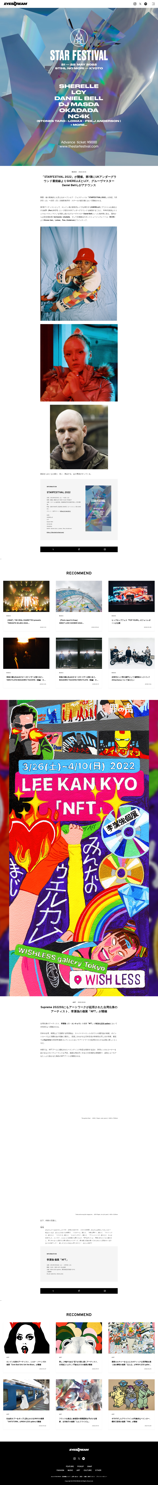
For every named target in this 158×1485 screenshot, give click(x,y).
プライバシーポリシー (101, 1476)
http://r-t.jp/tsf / (65, 511)
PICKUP (80, 1467)
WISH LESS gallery (102, 1024)
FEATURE (70, 1467)
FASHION (60, 1470)
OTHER (98, 1470)
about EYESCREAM (56, 1476)
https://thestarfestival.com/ (55, 532)
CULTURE (88, 1470)
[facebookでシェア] (79, 549)
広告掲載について (66, 1476)
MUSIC (8, 616)
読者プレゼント (91, 1476)
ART (7, 1357)
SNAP (89, 1467)
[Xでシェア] (53, 549)
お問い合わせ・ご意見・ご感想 (79, 1476)
